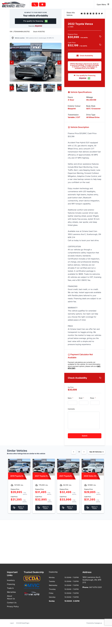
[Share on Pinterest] (93, 14)
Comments (71, 409)
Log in (12, 623)
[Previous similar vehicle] (73, 452)
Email (81, 398)
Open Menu (102, 4)
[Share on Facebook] (85, 14)
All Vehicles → (96, 452)
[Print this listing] (99, 13)
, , (40, 38)
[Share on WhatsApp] (90, 14)
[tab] (53, 573)
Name (70, 398)
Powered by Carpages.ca (94, 623)
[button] (35, 21)
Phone (93, 398)
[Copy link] (102, 13)
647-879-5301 (95, 587)
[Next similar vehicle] (84, 452)
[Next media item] (59, 63)
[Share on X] (88, 14)
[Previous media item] (12, 63)
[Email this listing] (82, 14)
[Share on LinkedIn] (96, 14)
